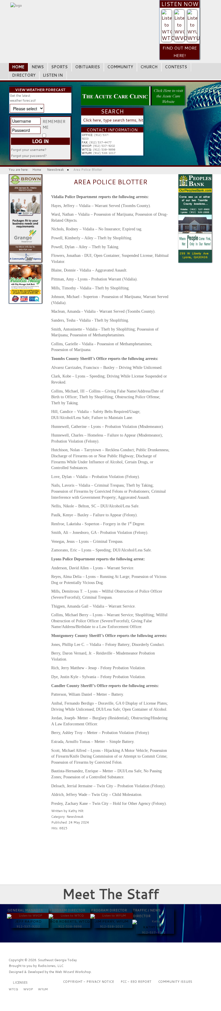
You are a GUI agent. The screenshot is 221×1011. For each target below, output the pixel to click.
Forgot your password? (29, 155)
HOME (18, 66)
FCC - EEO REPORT (136, 981)
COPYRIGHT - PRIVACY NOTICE (88, 981)
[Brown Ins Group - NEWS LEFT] (25, 218)
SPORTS (59, 66)
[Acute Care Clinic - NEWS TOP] (133, 95)
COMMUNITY (120, 66)
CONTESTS (176, 66)
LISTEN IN (53, 75)
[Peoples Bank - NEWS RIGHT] (195, 218)
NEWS (38, 66)
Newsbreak (74, 816)
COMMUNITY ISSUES (175, 981)
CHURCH (148, 66)
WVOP (182, 38)
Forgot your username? (28, 149)
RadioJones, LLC (50, 965)
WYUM (196, 38)
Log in (40, 141)
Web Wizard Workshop (73, 972)
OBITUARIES (87, 66)
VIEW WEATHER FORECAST (40, 89)
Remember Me (54, 124)
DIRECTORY (23, 75)
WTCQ (170, 38)
